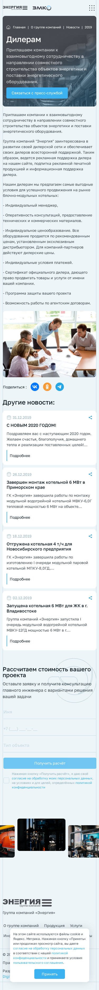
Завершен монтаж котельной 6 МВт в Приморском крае (46, 485)
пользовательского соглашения (38, 963)
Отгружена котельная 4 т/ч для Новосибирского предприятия (39, 546)
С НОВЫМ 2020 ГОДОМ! (31, 425)
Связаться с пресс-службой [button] (37, 93)
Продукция (54, 925)
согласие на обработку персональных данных (49, 948)
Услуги (76, 925)
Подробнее (20, 455)
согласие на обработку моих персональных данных (52, 778)
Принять (50, 974)
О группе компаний (21, 925)
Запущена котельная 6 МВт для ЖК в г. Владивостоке (47, 608)
